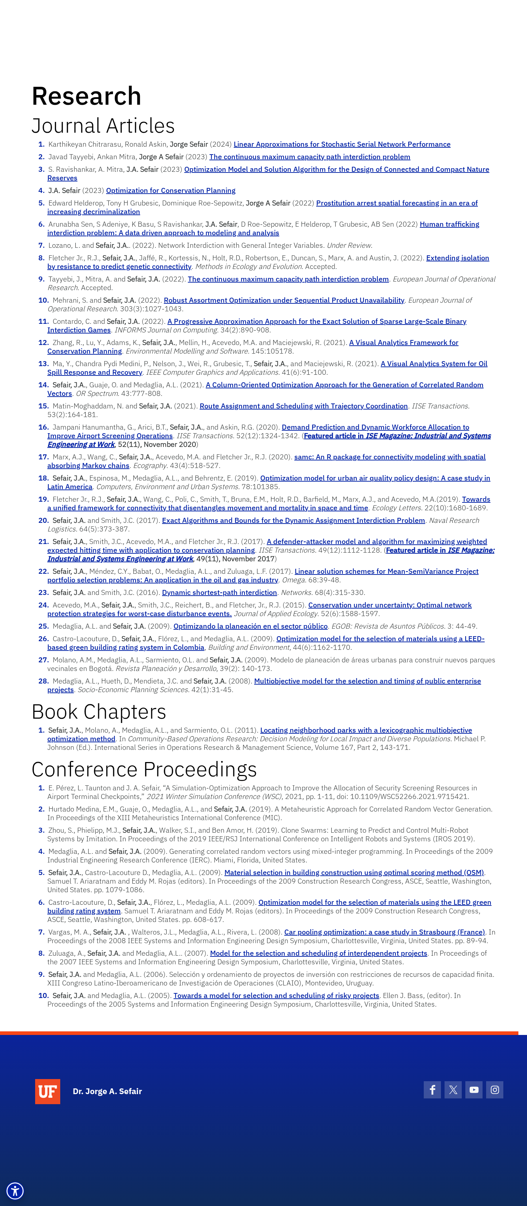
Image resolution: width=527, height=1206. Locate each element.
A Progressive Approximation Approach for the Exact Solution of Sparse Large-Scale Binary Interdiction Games (256, 325)
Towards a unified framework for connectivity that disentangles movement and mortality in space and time (268, 503)
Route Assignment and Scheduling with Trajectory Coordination (304, 406)
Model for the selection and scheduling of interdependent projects (318, 953)
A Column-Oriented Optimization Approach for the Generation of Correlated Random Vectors (265, 389)
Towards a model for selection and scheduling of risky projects (276, 995)
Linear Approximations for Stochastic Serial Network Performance (342, 144)
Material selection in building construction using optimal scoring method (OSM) (354, 872)
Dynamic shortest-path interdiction (219, 592)
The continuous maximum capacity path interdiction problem (309, 156)
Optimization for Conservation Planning (171, 190)
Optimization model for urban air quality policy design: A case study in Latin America (268, 482)
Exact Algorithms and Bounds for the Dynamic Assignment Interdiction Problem (293, 520)
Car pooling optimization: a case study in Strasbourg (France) (384, 932)
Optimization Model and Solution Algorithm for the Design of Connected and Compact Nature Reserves (268, 173)
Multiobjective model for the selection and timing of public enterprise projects (264, 685)
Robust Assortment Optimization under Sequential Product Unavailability (284, 300)
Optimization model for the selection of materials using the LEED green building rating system (269, 906)
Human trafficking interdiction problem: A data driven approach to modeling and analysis (263, 228)
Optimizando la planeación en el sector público (251, 626)
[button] (15, 1191)
